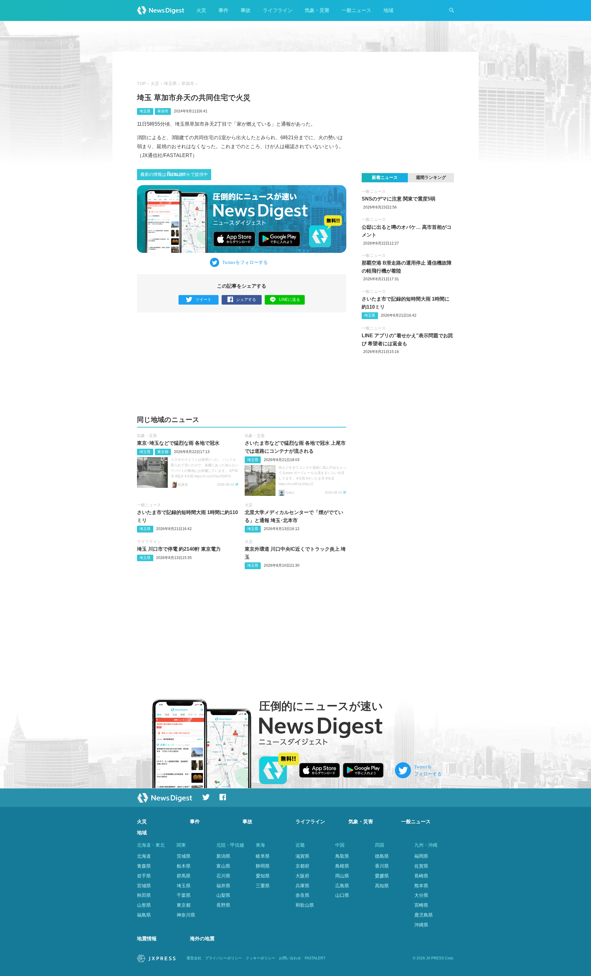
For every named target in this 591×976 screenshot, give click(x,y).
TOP (141, 83)
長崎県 (421, 875)
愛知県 (263, 875)
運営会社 (194, 958)
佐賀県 (421, 866)
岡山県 (342, 875)
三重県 (263, 885)
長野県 (223, 905)
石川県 (223, 875)
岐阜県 (263, 856)
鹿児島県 (423, 914)
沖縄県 (421, 924)
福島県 (144, 914)
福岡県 (421, 856)
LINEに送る (289, 299)
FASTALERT (315, 958)
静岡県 (263, 866)
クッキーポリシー (260, 958)
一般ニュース (356, 10)
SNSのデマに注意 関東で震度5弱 (398, 198)
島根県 (342, 866)
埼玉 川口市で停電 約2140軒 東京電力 (179, 549)
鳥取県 (342, 856)
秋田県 (144, 895)
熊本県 (421, 885)
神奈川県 (186, 914)
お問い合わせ (290, 958)
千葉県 (184, 895)
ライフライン (277, 10)
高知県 (382, 885)
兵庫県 (302, 885)
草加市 (187, 83)
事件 (223, 10)
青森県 (144, 866)
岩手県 (144, 875)
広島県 (342, 885)
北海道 (144, 856)
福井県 (223, 885)
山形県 (144, 905)
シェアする (246, 299)
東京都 (162, 452)
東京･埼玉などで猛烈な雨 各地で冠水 (178, 443)
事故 (246, 10)
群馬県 (184, 875)
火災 (201, 10)
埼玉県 (170, 83)
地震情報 (147, 938)
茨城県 (184, 856)
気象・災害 (317, 10)
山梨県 (223, 895)
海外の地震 (202, 938)
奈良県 (302, 895)
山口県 (342, 895)
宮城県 (144, 885)
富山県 (223, 866)
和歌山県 (305, 905)
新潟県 (223, 856)
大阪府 (302, 875)
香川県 (382, 866)
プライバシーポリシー (223, 958)
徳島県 (382, 856)
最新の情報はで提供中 (174, 174)
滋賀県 (302, 856)
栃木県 (184, 866)
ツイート (203, 299)
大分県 (421, 895)
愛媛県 (382, 875)
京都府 (302, 866)
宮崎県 (421, 905)
